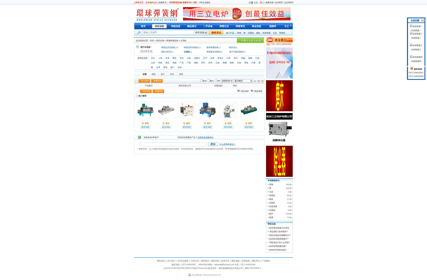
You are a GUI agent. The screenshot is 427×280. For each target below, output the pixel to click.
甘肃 (239, 63)
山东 (153, 63)
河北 (182, 58)
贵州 (210, 63)
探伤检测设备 (212, 47)
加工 (163, 74)
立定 (275, 33)
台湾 (158, 67)
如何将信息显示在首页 (279, 228)
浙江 (236, 58)
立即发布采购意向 (205, 137)
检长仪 (232, 47)
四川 (203, 63)
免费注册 (269, 2)
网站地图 (236, 261)
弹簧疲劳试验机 (213, 52)
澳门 (172, 67)
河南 (160, 63)
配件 (271, 214)
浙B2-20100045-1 (253, 268)
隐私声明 (215, 261)
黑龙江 (221, 58)
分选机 (183, 40)
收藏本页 (162, 2)
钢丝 (258, 33)
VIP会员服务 (204, 2)
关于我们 (171, 261)
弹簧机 (282, 33)
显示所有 (146, 51)
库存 (181, 74)
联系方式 (225, 261)
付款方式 (195, 261)
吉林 (212, 58)
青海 (246, 63)
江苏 (229, 58)
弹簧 (239, 33)
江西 (257, 58)
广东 (182, 63)
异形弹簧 (267, 33)
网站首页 (161, 261)
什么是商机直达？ (228, 144)
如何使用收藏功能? (277, 246)
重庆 (174, 58)
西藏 (225, 63)
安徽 (243, 58)
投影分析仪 (166, 52)
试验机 (251, 33)
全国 (180, 67)
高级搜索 (258, 91)
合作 (172, 74)
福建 (250, 58)
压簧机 (272, 210)
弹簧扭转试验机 (191, 47)
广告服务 (266, 261)
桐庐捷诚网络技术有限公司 (231, 268)
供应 (154, 74)
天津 (167, 58)
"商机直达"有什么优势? (279, 242)
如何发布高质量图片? (278, 239)
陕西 (232, 63)
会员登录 (279, 2)
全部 (145, 74)
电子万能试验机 (236, 52)
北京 (153, 58)
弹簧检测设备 (172, 40)
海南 (196, 63)
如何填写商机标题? (277, 250)
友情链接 (246, 261)
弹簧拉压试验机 (168, 47)
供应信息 (160, 40)
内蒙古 (197, 58)
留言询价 (145, 127)
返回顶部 (245, 91)
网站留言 (256, 261)
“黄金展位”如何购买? (278, 231)
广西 (189, 63)
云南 (218, 63)
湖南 (174, 63)
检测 (271, 217)
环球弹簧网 (157, 14)
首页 (143, 26)
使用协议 (205, 261)
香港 (165, 67)
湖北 (167, 63)
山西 (189, 58)
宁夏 (253, 63)
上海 (160, 58)
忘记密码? (289, 2)
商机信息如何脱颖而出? (279, 235)
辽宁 (205, 58)
